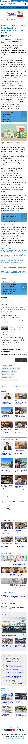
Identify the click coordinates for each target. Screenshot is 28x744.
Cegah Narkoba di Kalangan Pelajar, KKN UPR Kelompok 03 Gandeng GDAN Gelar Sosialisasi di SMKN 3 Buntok (13, 597)
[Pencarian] (26, 4)
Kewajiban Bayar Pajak (8, 377)
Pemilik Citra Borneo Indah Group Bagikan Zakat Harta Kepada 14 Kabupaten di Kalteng (12, 83)
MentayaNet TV (15, 736)
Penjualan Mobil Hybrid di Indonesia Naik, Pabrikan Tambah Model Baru (13, 634)
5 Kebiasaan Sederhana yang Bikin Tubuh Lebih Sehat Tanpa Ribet (20, 716)
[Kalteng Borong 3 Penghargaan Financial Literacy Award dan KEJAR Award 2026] (14, 558)
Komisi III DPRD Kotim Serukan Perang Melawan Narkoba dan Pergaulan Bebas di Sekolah (13, 259)
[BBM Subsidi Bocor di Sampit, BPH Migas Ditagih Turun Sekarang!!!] (7, 424)
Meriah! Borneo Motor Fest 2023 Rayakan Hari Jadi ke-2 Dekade (7, 646)
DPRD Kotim (14, 371)
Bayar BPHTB (5, 371)
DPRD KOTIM (4, 23)
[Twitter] (8, 730)
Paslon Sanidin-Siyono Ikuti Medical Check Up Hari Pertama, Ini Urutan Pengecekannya (7, 545)
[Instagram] (14, 730)
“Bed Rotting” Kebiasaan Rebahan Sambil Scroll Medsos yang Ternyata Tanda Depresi (20, 702)
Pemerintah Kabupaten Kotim (9, 380)
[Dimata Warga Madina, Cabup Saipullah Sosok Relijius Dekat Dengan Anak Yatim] (7, 525)
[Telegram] (23, 730)
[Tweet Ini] (16, 386)
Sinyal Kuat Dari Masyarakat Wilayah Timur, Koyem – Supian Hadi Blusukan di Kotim (20, 532)
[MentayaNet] (10, 4)
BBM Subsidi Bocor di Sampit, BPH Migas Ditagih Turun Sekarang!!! (13, 268)
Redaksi (24, 734)
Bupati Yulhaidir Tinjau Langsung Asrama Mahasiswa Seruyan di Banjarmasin (14, 682)
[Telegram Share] (22, 386)
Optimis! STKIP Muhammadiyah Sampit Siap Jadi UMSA (14, 677)
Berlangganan (21, 360)
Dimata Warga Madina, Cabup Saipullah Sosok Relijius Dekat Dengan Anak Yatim (6, 532)
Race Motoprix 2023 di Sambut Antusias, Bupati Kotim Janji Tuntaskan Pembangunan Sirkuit (20, 646)
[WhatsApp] (17, 730)
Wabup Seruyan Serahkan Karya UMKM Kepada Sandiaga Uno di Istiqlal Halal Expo (14, 666)
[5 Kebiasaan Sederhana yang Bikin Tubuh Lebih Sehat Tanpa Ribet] (21, 709)
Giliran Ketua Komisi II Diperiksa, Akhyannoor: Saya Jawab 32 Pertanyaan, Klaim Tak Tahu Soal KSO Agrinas (14, 272)
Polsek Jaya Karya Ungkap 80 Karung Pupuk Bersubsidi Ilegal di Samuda (13, 608)
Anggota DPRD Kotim (7, 365)
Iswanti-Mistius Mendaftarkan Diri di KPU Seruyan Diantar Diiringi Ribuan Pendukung (20, 545)
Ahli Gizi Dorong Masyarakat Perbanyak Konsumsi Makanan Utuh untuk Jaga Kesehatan (6, 716)
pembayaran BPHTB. (12, 211)
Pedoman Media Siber (7, 734)
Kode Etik (6, 736)
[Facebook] (5, 730)
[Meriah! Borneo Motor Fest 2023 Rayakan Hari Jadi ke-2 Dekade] (7, 641)
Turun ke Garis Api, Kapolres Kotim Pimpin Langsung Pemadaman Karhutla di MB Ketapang (17, 586)
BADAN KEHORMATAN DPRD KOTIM (11, 368)
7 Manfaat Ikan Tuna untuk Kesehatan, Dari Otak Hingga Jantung (7, 702)
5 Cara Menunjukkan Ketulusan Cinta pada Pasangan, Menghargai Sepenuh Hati (16, 671)
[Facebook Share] (13, 386)
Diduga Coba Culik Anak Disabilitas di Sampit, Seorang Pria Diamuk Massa (13, 602)
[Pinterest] (11, 730)
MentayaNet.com (20, 76)
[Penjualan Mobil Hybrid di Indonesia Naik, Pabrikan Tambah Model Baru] (14, 625)
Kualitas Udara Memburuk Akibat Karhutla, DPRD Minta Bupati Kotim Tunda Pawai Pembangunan (14, 251)
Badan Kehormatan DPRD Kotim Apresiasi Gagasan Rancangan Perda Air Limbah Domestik (13, 309)
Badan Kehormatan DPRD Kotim (12, 46)
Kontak (22, 736)
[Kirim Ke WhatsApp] (25, 386)
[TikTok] (20, 730)
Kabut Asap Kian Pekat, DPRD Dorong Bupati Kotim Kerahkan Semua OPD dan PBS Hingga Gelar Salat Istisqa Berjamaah (13, 255)
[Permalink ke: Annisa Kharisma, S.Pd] (2, 36)
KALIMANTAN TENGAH (7, 374)
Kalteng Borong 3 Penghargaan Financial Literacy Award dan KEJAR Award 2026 (18, 563)
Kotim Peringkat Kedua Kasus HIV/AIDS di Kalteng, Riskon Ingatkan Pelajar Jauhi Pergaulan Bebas (14, 264)
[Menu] (2, 4)
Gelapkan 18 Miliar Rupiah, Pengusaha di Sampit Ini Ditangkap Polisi (14, 189)
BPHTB (17, 149)
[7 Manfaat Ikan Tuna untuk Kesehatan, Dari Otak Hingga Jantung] (7, 696)
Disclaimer (17, 734)
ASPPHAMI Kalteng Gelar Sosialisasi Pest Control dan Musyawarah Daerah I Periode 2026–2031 (18, 575)
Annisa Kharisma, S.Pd (9, 35)
